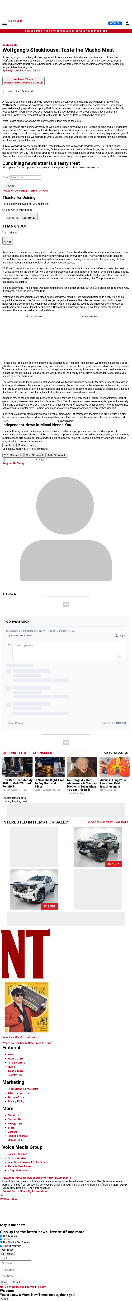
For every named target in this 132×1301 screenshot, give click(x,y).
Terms (33, 190)
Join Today (7, 1249)
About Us (13, 1115)
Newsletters (15, 1075)
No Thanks (7, 1253)
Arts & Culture (16, 1062)
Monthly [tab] (22, 445)
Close (4, 1298)
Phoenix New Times (19, 1166)
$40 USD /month (56, 455)
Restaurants (10, 45)
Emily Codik (13, 70)
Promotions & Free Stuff (23, 1089)
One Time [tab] (9, 445)
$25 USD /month (35, 455)
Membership (15, 1140)
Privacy (43, 190)
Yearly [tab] (33, 445)
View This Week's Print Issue (19, 1037)
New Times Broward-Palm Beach (27, 1162)
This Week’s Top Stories (16, 1242)
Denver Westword (18, 1158)
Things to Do (10, 1235)
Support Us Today (13, 463)
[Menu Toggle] (4, 23)
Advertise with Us (18, 1093)
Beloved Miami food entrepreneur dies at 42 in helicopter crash (66, 31)
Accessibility (37, 1177)
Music (11, 1066)
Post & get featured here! (109, 822)
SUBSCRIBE (12, 217)
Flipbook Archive (18, 1135)
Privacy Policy (16, 1101)
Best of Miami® (12, 1245)
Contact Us (14, 1119)
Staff (11, 1127)
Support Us (115, 23)
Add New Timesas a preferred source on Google (23, 81)
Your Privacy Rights (59, 1177)
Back (4, 1282)
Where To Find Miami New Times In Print (26, 1043)
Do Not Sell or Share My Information (24, 1191)
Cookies (24, 1177)
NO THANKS (29, 217)
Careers (12, 1131)
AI (46, 1177)
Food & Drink (15, 1058)
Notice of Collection (14, 190)
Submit (16, 1282)
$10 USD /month (13, 455)
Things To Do (16, 1071)
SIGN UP (11, 185)
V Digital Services (18, 1170)
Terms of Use (16, 1097)
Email (6, 177)
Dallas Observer (17, 1154)
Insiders (7, 1239)
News (11, 1054)
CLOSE (7, 242)
